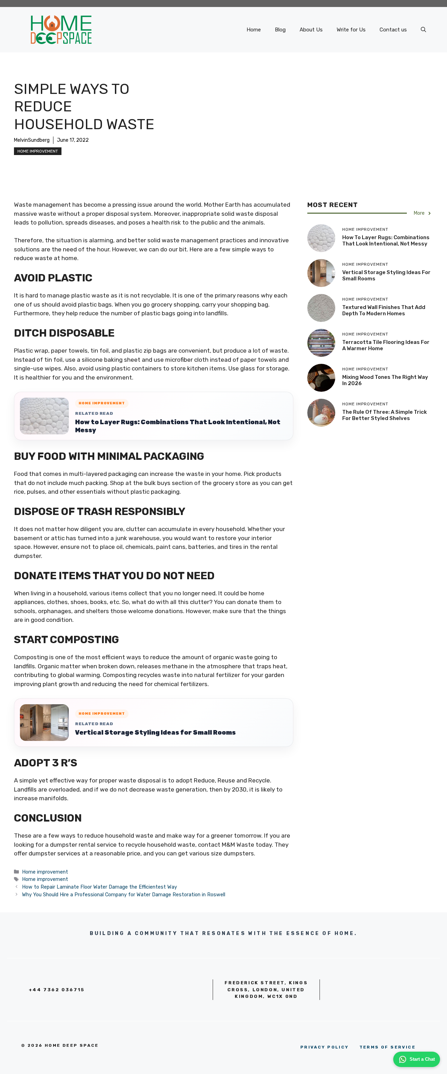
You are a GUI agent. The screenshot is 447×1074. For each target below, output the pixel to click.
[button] (423, 29)
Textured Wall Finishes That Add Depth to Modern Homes (383, 310)
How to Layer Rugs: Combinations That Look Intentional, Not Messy (177, 426)
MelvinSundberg (32, 140)
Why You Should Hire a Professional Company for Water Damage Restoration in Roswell (124, 894)
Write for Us (351, 30)
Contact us (393, 30)
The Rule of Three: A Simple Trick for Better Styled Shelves (384, 415)
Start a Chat (422, 1059)
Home (254, 30)
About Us (311, 30)
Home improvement (37, 151)
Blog (280, 30)
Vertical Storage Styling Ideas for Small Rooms (155, 732)
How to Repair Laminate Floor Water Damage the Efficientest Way (99, 887)
